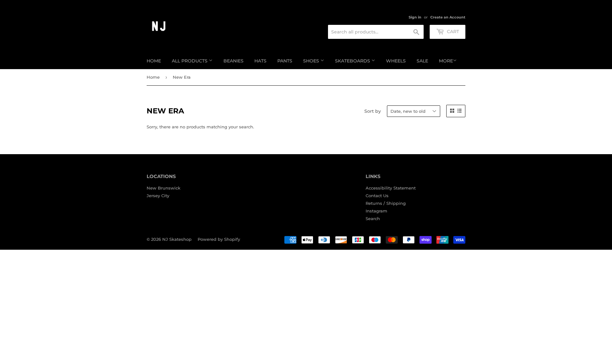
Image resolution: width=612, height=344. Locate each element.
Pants (284, 61)
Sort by (372, 111)
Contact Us (377, 195)
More (446, 61)
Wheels (396, 61)
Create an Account (447, 17)
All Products (190, 61)
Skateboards (353, 61)
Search (373, 218)
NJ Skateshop (177, 239)
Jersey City (158, 195)
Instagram (376, 210)
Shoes (311, 61)
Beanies (233, 61)
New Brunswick (163, 187)
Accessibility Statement (391, 187)
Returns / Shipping (386, 203)
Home (154, 61)
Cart (452, 31)
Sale (422, 61)
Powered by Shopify (219, 239)
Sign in (415, 17)
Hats (260, 61)
